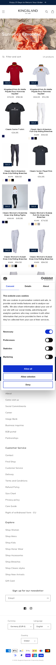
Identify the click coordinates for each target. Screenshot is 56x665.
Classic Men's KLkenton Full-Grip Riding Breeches (41, 130)
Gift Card (10, 581)
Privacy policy (12, 500)
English (40, 626)
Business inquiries (14, 425)
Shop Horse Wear (14, 549)
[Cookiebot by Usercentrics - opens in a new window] (41, 278)
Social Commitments (15, 406)
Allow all (28, 369)
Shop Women (12, 530)
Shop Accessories (14, 555)
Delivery (9, 474)
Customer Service (14, 468)
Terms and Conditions (16, 480)
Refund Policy (12, 487)
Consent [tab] (10, 286)
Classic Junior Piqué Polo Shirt (41, 172)
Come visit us (12, 400)
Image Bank (11, 419)
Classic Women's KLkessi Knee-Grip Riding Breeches (41, 258)
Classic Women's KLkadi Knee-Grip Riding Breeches (15, 258)
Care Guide (11, 506)
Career (8, 412)
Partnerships (11, 438)
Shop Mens (11, 536)
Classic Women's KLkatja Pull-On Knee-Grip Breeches (41, 215)
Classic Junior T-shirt (15, 129)
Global (26, 641)
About (8, 393)
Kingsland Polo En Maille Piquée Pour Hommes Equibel (15, 91)
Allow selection (28, 377)
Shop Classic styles (15, 568)
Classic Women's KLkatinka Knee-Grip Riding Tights (15, 214)
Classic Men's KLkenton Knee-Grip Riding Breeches (15, 172)
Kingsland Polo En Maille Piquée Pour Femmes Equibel (41, 91)
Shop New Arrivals (14, 574)
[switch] (49, 340)
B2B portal (10, 431)
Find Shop (10, 461)
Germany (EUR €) (18, 626)
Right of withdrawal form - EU (20, 512)
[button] (3, 11)
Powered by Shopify (37, 660)
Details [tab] (28, 286)
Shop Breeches (12, 561)
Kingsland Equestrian (24, 660)
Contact (9, 455)
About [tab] (46, 286)
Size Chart (10, 493)
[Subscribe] (47, 598)
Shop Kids (10, 542)
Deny (28, 384)
